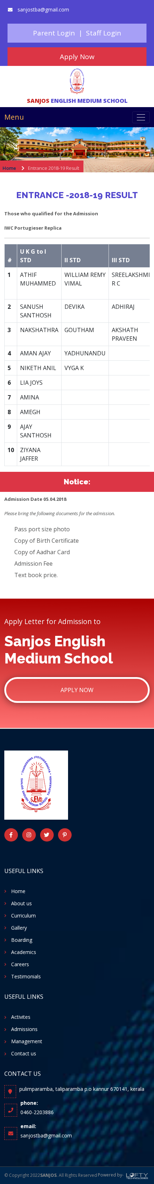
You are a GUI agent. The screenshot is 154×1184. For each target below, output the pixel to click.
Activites (20, 1017)
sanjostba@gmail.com (43, 9)
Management (26, 1041)
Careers (20, 964)
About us (21, 903)
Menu (14, 117)
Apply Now (77, 690)
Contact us (23, 1053)
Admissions (24, 1029)
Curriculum (23, 915)
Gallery (19, 927)
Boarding (21, 940)
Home (9, 168)
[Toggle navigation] (141, 117)
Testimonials (26, 976)
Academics (23, 952)
